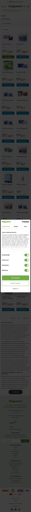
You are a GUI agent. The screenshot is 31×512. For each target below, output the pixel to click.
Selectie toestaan (15, 283)
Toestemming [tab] (6, 226)
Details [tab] (16, 226)
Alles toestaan (15, 277)
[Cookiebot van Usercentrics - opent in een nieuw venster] (22, 222)
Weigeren (15, 288)
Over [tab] (25, 226)
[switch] (26, 260)
